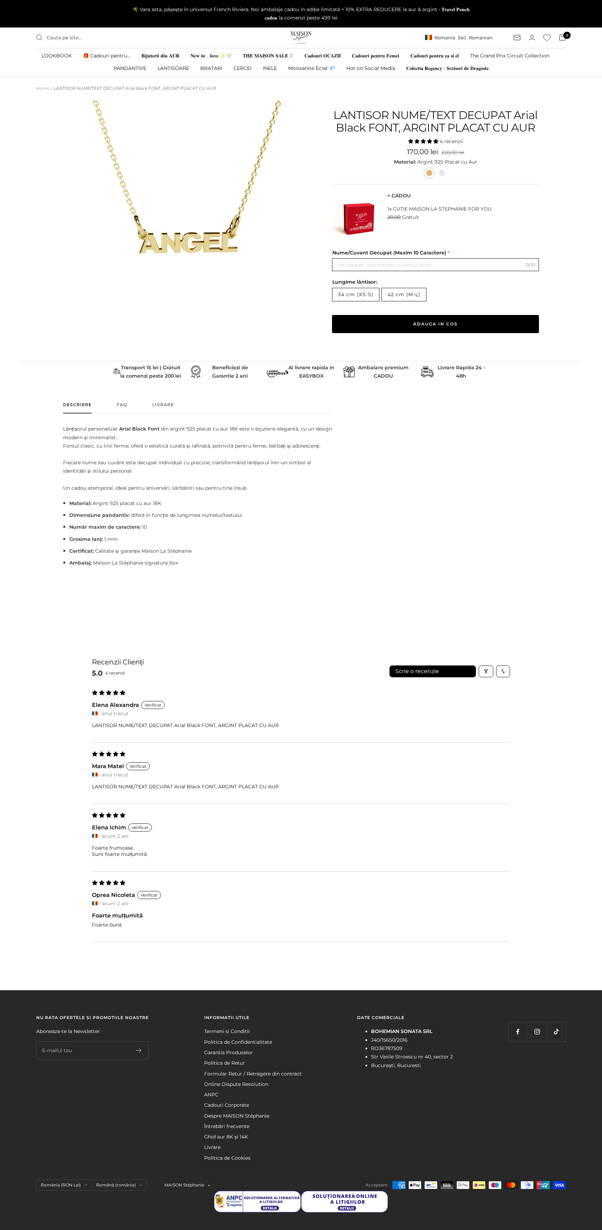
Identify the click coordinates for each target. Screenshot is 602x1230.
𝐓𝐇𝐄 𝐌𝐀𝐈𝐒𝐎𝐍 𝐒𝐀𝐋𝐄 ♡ (268, 55)
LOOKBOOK (56, 55)
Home (42, 88)
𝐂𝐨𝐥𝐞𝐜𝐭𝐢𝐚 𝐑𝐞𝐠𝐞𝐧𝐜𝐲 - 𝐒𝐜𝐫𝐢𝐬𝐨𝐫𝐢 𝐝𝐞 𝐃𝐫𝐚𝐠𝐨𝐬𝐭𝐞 (447, 68)
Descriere (77, 404)
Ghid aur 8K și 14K (226, 1137)
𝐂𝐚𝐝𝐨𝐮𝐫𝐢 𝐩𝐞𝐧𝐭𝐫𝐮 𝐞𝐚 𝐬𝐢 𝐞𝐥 (434, 55)
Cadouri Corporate (226, 1105)
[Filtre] (486, 671)
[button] (424, 141)
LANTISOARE (173, 68)
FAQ (122, 404)
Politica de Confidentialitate (238, 1042)
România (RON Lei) (61, 1185)
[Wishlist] (546, 37)
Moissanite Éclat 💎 (311, 68)
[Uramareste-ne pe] (517, 1031)
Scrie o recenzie (417, 671)
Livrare (163, 404)
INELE (270, 68)
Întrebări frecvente (226, 1126)
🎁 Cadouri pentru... (106, 55)
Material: (405, 162)
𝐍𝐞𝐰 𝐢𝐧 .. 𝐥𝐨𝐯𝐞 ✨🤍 (211, 55)
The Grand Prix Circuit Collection (509, 55)
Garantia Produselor (228, 1052)
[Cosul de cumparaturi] (562, 37)
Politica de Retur (224, 1063)
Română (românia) (116, 1185)
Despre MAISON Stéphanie (236, 1116)
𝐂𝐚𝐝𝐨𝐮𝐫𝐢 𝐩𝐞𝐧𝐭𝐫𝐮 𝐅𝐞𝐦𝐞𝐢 (375, 55)
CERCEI (242, 68)
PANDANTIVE (130, 68)
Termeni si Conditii (227, 1031)
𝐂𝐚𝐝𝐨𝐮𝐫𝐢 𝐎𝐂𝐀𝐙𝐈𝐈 (322, 55)
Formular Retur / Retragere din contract (253, 1074)
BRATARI (211, 68)
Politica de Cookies (227, 1158)
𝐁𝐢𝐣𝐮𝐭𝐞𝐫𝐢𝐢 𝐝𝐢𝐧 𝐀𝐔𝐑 (160, 55)
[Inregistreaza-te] (139, 1050)
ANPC (211, 1094)
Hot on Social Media (370, 68)
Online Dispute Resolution (236, 1084)
